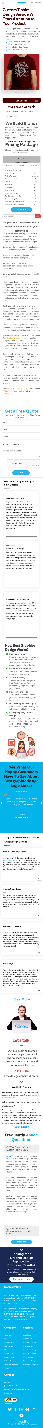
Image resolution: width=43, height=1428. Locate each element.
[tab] (21, 1149)
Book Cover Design (30, 1350)
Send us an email (14, 1061)
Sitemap (7, 1368)
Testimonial (8, 1342)
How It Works (8, 1346)
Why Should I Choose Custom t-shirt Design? (18, 1148)
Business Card (28, 1339)
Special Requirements (12, 451)
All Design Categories (30, 1364)
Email (5, 429)
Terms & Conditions (11, 1364)
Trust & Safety (9, 1353)
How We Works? (27, 111)
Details (15, 111)
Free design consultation (19, 1076)
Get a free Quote (11, 116)
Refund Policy (9, 1361)
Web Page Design (29, 1342)
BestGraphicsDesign (10, 860)
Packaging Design (29, 1353)
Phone (5, 436)
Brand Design (28, 1357)
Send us (21, 473)
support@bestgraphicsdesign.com (18, 1389)
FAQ (5, 1350)
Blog (5, 1339)
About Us (7, 1335)
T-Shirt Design (28, 1346)
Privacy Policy (9, 1357)
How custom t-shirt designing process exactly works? (19, 1231)
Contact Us (8, 1382)
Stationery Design (29, 1361)
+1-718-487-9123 (22, 1071)
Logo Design (27, 1335)
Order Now (21, 209)
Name (5, 422)
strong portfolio (13, 611)
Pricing (8, 111)
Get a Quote (35, 3)
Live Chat (9, 1393)
